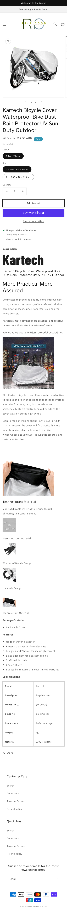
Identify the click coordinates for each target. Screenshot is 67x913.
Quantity (7, 184)
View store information (18, 239)
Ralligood (28, 906)
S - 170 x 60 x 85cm (17, 169)
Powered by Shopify (40, 906)
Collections (13, 793)
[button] (4, 24)
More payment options (33, 221)
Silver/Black (13, 156)
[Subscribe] (56, 879)
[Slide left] (25, 102)
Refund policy (14, 808)
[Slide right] (42, 102)
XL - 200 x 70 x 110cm (18, 177)
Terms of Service (16, 801)
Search (10, 785)
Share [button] (10, 752)
